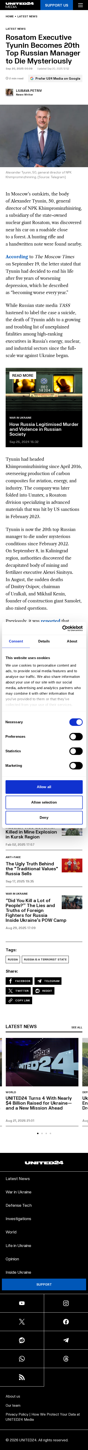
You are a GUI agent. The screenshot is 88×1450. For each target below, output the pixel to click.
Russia (13, 959)
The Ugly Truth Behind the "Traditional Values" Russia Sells (32, 868)
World (11, 1092)
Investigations (18, 1218)
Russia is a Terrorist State (45, 959)
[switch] (76, 736)
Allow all (44, 787)
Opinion (12, 1259)
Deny (44, 817)
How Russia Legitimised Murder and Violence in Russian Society (44, 429)
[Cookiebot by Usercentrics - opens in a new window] (63, 628)
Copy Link (22, 1000)
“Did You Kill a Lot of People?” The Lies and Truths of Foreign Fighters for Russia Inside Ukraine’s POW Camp (36, 910)
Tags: (11, 950)
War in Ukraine (20, 417)
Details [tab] (44, 641)
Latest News (18, 1178)
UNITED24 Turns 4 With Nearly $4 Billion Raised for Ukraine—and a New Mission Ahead (39, 1103)
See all (76, 1027)
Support (44, 1284)
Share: (12, 971)
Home (10, 16)
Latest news (27, 16)
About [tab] (72, 641)
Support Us (56, 5)
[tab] (37, 1133)
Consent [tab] (16, 641)
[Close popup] (82, 1397)
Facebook (23, 981)
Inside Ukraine (18, 1272)
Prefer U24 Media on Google (57, 78)
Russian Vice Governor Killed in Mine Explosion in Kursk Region (31, 831)
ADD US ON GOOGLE (44, 1436)
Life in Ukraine (18, 1245)
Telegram (51, 981)
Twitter (22, 991)
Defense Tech (19, 1205)
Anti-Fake (13, 857)
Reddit (47, 991)
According (17, 256)
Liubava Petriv (29, 90)
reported (50, 621)
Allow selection (44, 802)
